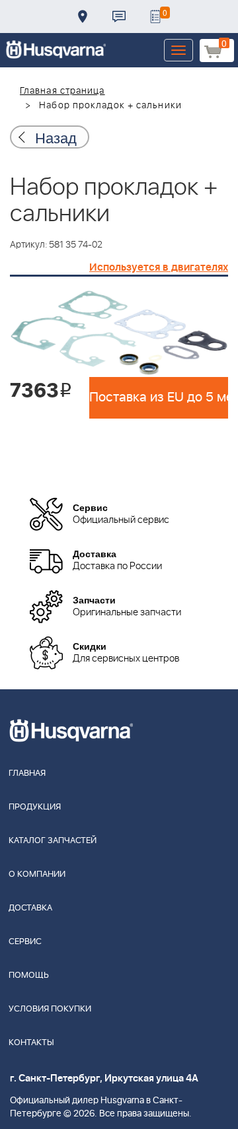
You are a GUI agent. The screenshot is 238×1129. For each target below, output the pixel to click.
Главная (27, 773)
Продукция (35, 807)
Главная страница (62, 91)
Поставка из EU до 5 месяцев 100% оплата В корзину (158, 397)
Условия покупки (50, 1009)
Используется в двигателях (158, 267)
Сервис (25, 942)
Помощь (29, 975)
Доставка (82, 16)
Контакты (119, 16)
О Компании (37, 874)
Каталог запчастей (53, 841)
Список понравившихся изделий (155, 16)
